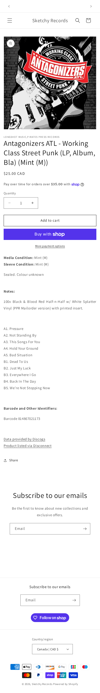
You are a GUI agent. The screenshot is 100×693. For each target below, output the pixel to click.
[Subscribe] (84, 529)
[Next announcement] (91, 6)
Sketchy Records (42, 684)
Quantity (10, 193)
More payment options (50, 246)
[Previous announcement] (9, 6)
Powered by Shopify (65, 684)
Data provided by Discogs (24, 439)
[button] (9, 20)
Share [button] (13, 460)
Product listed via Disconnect (27, 445)
